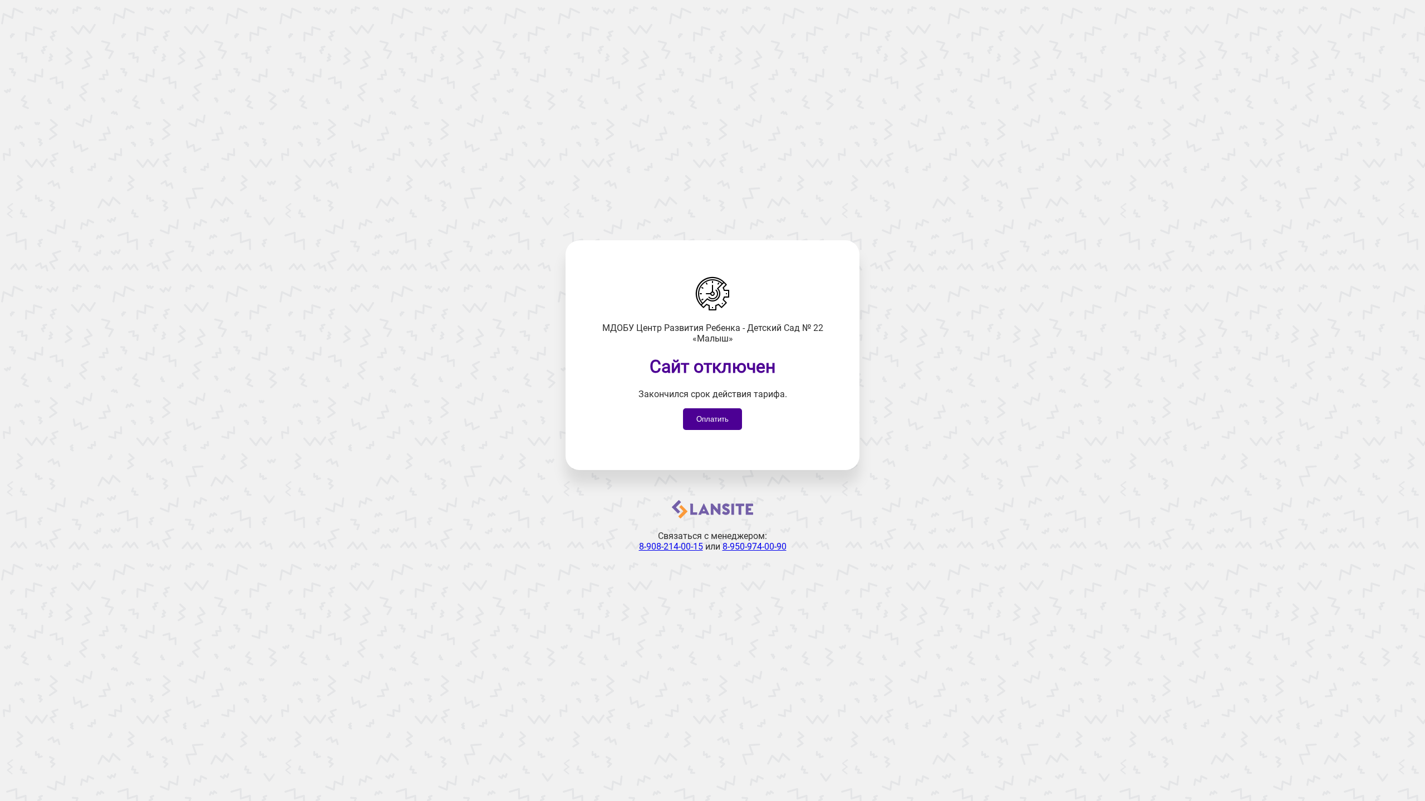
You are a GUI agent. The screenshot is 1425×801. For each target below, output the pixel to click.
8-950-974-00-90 (755, 546)
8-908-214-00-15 (671, 546)
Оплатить (712, 419)
